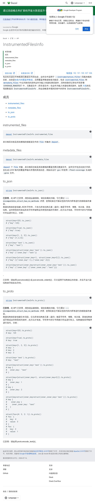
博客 (4, 469)
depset (9, 134)
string (9, 190)
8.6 (90, 73)
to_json (11, 112)
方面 (85, 86)
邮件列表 (34, 19)
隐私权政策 (13, 491)
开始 (86, 29)
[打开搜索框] (66, 2)
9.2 (75, 73)
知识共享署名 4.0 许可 (41, 451)
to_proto (11, 117)
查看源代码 (27, 73)
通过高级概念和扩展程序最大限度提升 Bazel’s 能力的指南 (34, 10)
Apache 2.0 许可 (79, 451)
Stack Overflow (55, 481)
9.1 (79, 73)
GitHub (5, 473)
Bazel (5, 38)
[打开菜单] (3, 3)
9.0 (83, 73)
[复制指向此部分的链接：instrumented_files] (28, 125)
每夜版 (69, 73)
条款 (4, 491)
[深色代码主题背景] (90, 131)
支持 (50, 469)
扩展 (11, 38)
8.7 (86, 73)
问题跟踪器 (53, 473)
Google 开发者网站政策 (27, 454)
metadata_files (14, 108)
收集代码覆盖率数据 (24, 80)
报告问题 (10, 73)
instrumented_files (16, 103)
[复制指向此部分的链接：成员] (11, 97)
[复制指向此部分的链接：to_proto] (16, 291)
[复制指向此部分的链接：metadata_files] (24, 150)
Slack (51, 477)
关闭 (77, 29)
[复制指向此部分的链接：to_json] (14, 181)
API (18, 38)
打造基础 (6, 19)
